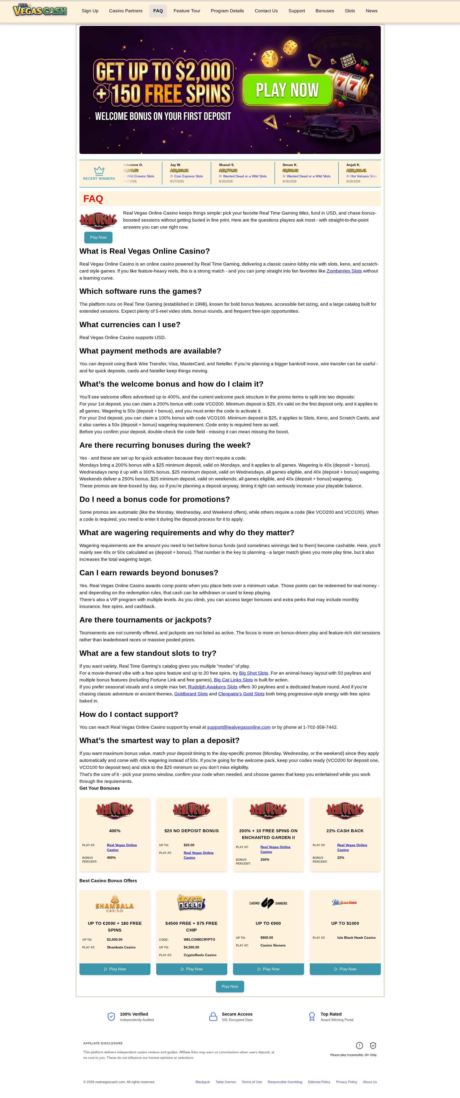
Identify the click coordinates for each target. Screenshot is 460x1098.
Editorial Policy (319, 1082)
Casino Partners (126, 10)
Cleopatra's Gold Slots (241, 693)
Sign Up (90, 10)
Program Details (227, 10)
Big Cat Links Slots (233, 679)
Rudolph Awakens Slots (213, 686)
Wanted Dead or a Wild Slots (237, 176)
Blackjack (203, 1082)
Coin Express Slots (181, 176)
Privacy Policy (346, 1082)
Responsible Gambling (285, 1082)
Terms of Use (252, 1082)
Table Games (226, 1082)
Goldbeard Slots (191, 693)
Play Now (98, 237)
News (372, 10)
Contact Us (266, 10)
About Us (370, 1082)
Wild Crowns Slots (133, 176)
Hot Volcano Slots (356, 176)
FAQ (158, 10)
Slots (350, 10)
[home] (40, 19)
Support (297, 10)
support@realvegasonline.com (239, 727)
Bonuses (325, 10)
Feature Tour (187, 10)
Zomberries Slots (344, 271)
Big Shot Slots (253, 673)
